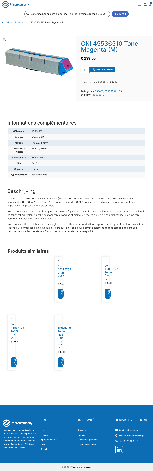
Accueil (5, 22)
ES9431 (99, 91)
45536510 (98, 94)
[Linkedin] (119, 449)
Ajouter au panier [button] (62, 293)
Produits (19, 22)
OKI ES (118, 91)
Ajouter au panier (103, 69)
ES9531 (108, 91)
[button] (139, 4)
